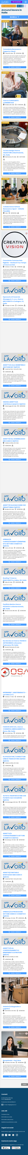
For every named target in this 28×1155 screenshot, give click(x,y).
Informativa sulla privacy (7, 1119)
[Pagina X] (13, 1135)
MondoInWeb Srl (12, 1102)
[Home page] (5, 2)
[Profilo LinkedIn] (2, 1135)
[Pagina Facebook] (6, 1135)
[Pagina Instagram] (17, 1135)
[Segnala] (23, 53)
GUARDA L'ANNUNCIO (16, 67)
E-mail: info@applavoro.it (10, 1104)
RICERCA (13, 17)
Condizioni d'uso (5, 1114)
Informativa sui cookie (6, 1117)
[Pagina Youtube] (9, 1135)
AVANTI (25, 1084)
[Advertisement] (14, 337)
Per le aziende (17, 2)
